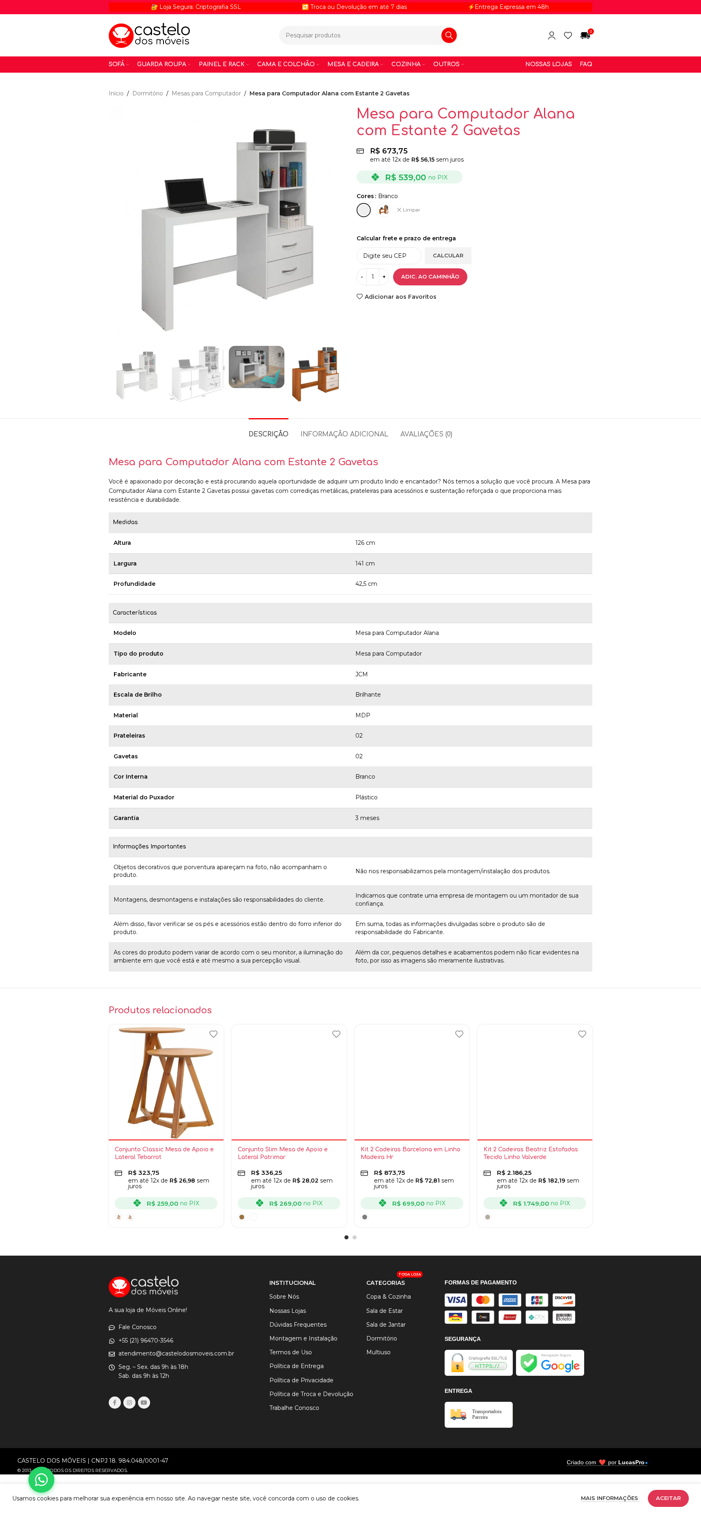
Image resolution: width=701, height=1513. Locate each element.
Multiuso (378, 1352)
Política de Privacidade (301, 1380)
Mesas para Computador (206, 93)
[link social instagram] (129, 1402)
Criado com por (606, 1462)
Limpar (411, 210)
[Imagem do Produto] (166, 1082)
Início (116, 93)
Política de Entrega (296, 1366)
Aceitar (668, 1498)
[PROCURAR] (449, 35)
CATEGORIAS (393, 1281)
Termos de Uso (290, 1352)
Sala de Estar (384, 1310)
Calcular (448, 255)
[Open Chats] (41, 1480)
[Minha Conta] (552, 35)
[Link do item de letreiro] (311, 6)
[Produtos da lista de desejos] (568, 35)
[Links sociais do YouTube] (144, 1402)
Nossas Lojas (287, 1310)
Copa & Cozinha (388, 1296)
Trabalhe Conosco (294, 1408)
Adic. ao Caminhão (430, 276)
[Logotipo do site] (149, 35)
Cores (365, 196)
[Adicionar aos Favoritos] (213, 1034)
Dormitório (147, 93)
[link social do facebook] (115, 1402)
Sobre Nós (284, 1296)
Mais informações (610, 1498)
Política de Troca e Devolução (311, 1394)
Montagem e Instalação (303, 1338)
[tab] (268, 430)
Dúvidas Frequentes (298, 1324)
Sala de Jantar (386, 1324)
